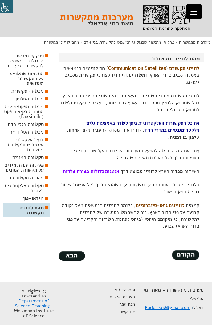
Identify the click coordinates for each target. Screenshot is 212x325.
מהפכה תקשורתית (26, 177)
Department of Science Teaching (33, 303)
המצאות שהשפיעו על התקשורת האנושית (26, 78)
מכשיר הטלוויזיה (26, 131)
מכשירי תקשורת (27, 91)
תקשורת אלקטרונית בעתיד (24, 188)
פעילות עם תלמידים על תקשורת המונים (24, 167)
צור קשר (127, 312)
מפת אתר (127, 304)
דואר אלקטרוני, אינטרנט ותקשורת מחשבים (26, 144)
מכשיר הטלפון (29, 98)
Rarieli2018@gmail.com (167, 308)
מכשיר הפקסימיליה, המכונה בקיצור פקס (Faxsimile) (23, 111)
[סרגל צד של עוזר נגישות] (6, 6)
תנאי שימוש (124, 289)
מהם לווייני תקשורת (32, 210)
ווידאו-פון (33, 198)
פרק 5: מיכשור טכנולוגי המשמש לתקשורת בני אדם (26, 60)
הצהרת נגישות (122, 297)
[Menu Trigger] (194, 11)
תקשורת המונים (28, 157)
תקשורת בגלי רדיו (25, 124)
